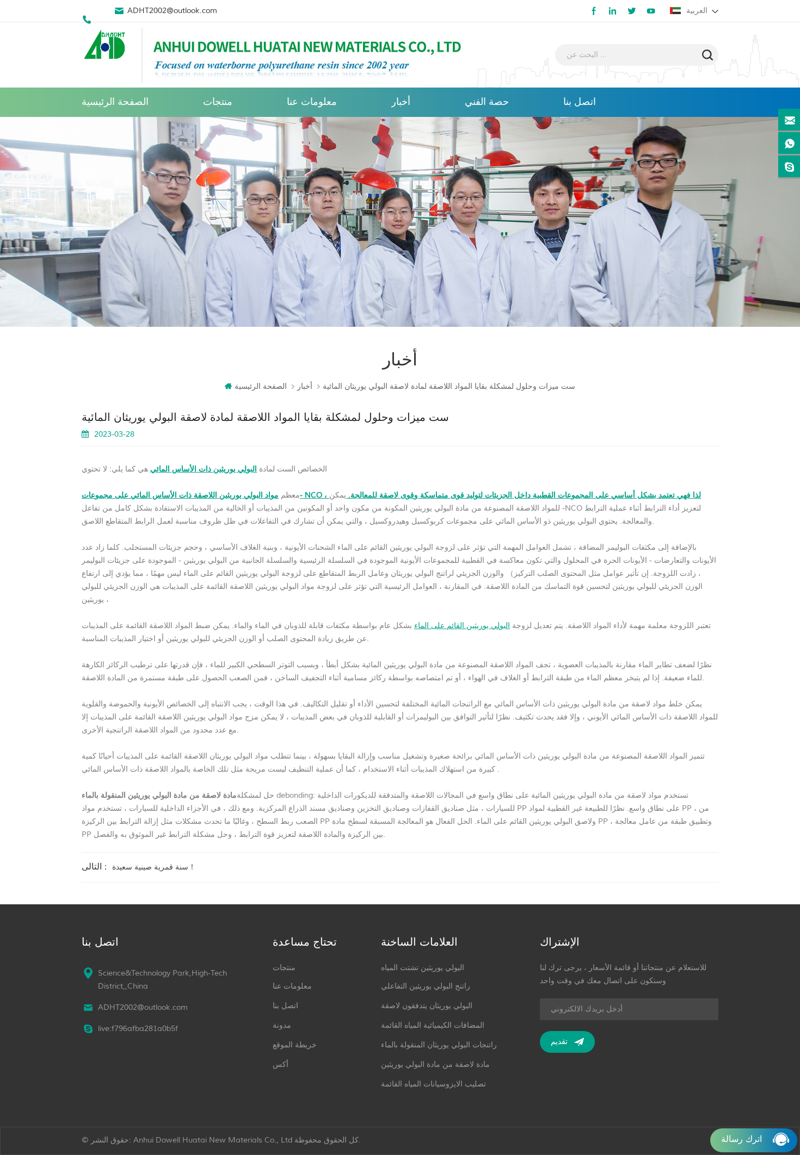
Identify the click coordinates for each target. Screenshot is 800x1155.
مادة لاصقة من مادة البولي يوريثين (435, 1064)
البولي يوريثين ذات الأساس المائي (203, 469)
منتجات (217, 102)
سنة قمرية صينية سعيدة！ (154, 867)
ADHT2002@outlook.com (172, 10)
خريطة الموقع (295, 1045)
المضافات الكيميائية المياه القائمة (432, 1025)
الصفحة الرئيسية (115, 102)
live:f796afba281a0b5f (138, 1028)
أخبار (400, 102)
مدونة (282, 1025)
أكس (280, 1064)
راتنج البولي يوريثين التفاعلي (425, 986)
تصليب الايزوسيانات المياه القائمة (433, 1084)
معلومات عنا (312, 102)
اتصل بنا (579, 102)
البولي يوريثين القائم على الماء (462, 625)
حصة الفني (487, 102)
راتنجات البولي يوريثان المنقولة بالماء (439, 1045)
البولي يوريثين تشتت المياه (422, 967)
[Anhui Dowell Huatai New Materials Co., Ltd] (106, 46)
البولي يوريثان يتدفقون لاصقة (426, 1005)
